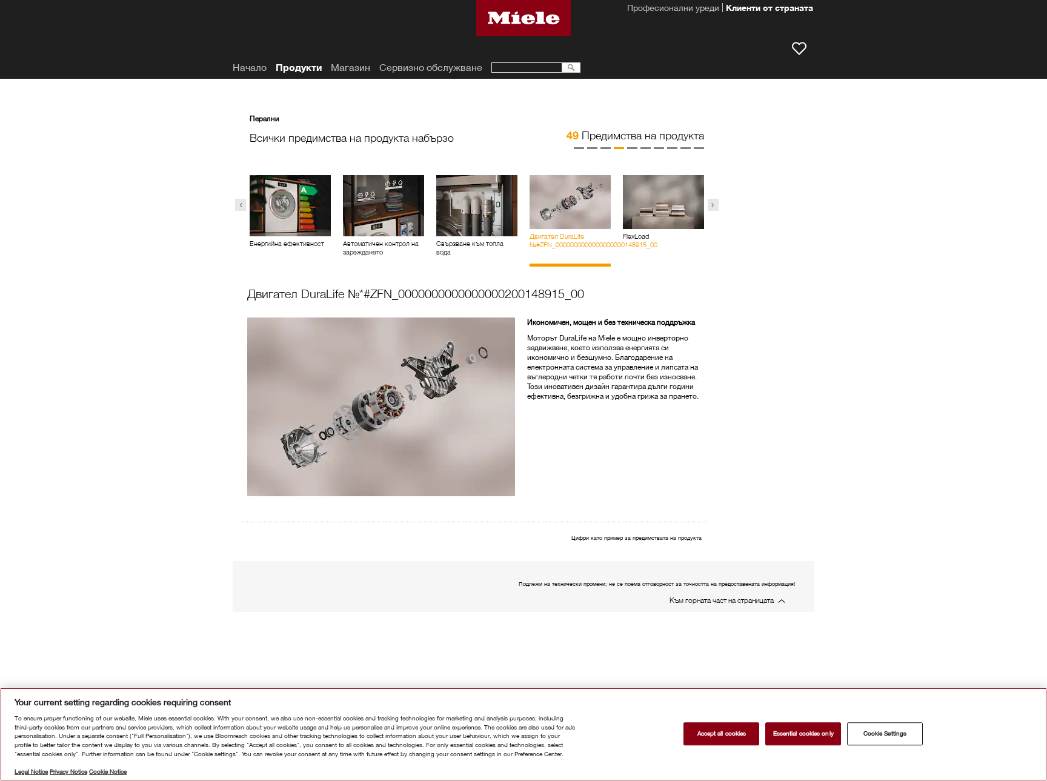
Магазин (350, 67)
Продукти (299, 67)
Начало (250, 67)
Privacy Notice (68, 772)
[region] (523, 734)
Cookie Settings (884, 733)
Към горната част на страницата (722, 600)
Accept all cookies (721, 733)
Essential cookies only (803, 733)
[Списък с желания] (799, 48)
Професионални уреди (673, 9)
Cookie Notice (108, 772)
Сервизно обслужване (430, 67)
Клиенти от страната (769, 9)
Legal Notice (31, 772)
